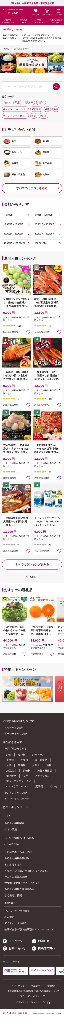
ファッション (42, 775)
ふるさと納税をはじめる (56, 21)
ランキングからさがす (16, 792)
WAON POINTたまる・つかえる (22, 883)
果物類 (10, 759)
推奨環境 (35, 986)
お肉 (8, 754)
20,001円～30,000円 (45, 224)
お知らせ (43, 940)
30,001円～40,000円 (13, 234)
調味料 (26, 770)
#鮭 (47, 109)
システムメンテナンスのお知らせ (38, 35)
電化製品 (11, 775)
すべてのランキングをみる (32, 564)
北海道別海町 (9, 478)
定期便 (39, 786)
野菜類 (24, 759)
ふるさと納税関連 (14, 823)
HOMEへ (33, 576)
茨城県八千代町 (41, 404)
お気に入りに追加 (24, 654)
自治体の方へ (46, 948)
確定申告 (9, 917)
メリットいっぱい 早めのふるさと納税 (25, 870)
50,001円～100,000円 (14, 243)
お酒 (8, 765)
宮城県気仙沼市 (41, 332)
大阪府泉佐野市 (10, 404)
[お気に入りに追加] (28, 332)
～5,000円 (8, 215)
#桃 (56, 109)
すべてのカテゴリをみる (32, 188)
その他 (53, 786)
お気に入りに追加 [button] (28, 332)
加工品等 (11, 770)
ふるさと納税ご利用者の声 (19, 889)
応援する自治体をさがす (8, 21)
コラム (7, 815)
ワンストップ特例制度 (16, 910)
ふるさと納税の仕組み (16, 858)
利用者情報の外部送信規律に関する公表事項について (33, 991)
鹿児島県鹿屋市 (10, 550)
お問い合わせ (17, 948)
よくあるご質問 (13, 895)
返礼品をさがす (24, 21)
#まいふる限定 (11, 102)
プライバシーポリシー (31, 996)
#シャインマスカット (15, 115)
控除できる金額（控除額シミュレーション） (29, 929)
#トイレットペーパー (15, 109)
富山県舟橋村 (9, 654)
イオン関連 (10, 829)
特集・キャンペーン (40, 21)
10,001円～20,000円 (13, 224)
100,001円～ (41, 243)
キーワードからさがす (16, 733)
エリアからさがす (14, 727)
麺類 (48, 765)
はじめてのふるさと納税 (18, 852)
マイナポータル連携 (15, 923)
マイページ (16, 940)
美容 (25, 775)
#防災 (43, 115)
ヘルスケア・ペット (17, 786)
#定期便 (36, 109)
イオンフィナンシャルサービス (31, 1002)
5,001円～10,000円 (44, 215)
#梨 (34, 115)
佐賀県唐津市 (37, 654)
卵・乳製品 (41, 759)
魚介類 (21, 754)
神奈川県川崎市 (41, 550)
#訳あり (28, 102)
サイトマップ (18, 986)
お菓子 (36, 765)
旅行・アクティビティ (18, 781)
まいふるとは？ (13, 864)
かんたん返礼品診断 (15, 876)
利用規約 (51, 986)
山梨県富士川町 (10, 332)
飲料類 (21, 765)
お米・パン (38, 754)
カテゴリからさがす (15, 748)
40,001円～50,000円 (45, 234)
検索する (56, 86)
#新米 (41, 102)
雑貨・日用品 (44, 770)
